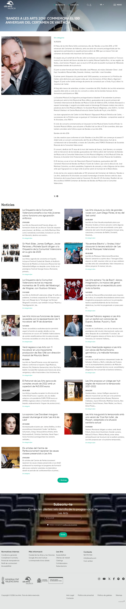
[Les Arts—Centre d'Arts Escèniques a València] (23, 5)
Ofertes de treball (63, 558)
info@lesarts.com (90, 558)
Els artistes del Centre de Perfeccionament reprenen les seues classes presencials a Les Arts (40, 451)
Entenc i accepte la (63, 525)
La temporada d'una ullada (39, 560)
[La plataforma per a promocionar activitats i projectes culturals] (122, 601)
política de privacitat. (70, 525)
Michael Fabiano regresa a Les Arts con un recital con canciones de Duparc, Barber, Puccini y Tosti (102, 319)
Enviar (63, 535)
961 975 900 (88, 555)
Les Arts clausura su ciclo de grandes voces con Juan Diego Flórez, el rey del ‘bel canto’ (104, 213)
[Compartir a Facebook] (57, 196)
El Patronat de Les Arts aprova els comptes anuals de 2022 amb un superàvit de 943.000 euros (39, 383)
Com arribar (88, 561)
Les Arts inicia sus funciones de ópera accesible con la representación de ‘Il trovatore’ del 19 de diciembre (41, 319)
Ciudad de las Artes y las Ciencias (42, 555)
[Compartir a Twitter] (55, 196)
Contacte (88, 552)
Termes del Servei (79, 529)
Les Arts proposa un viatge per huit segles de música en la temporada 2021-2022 (102, 383)
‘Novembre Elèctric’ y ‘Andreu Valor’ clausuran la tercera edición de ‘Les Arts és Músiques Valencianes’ (103, 246)
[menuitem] (15, 559)
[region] (26, 65)
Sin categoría (59, 38)
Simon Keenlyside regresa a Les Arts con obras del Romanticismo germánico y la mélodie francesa (103, 350)
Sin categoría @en (27, 238)
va (101, 5)
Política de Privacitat (68, 529)
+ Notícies (63, 480)
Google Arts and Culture (38, 558)
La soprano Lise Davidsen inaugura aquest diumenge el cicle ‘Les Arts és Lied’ (40, 417)
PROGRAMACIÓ (60, 5)
